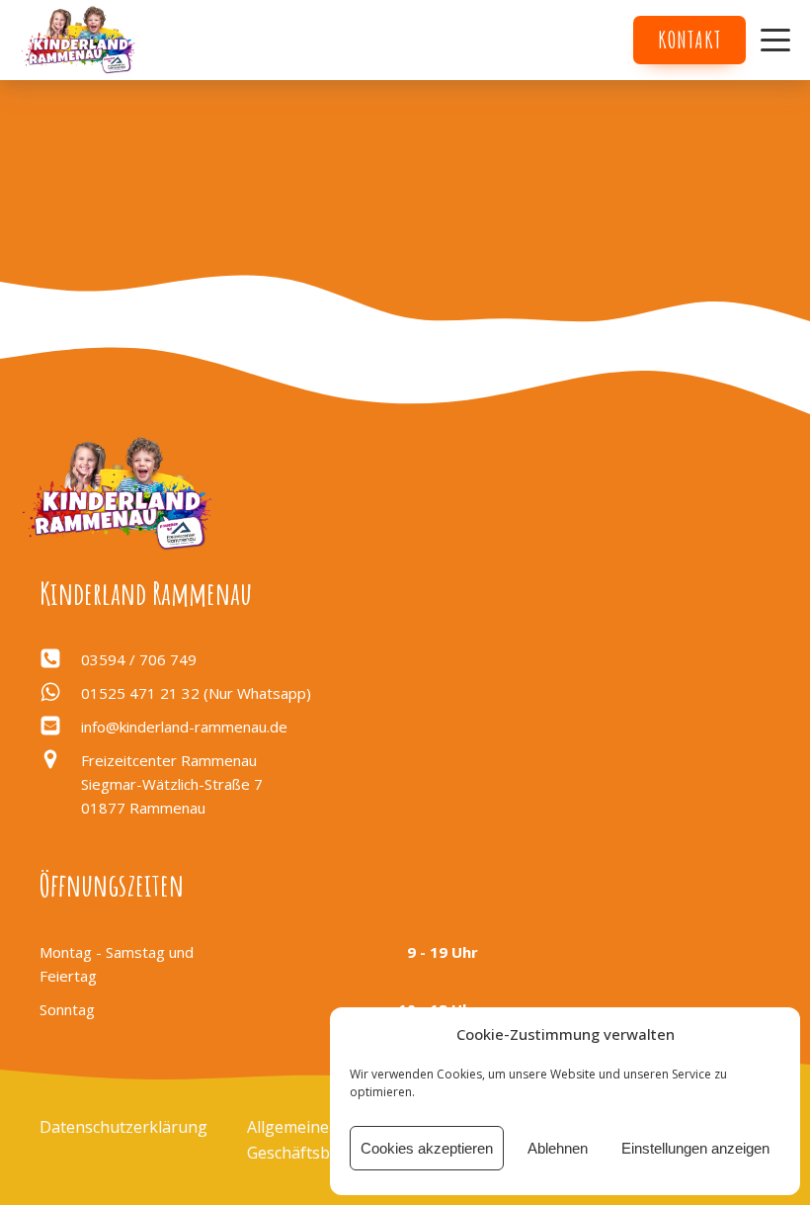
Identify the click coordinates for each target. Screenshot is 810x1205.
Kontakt (689, 39)
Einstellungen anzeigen (695, 1148)
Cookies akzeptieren (427, 1148)
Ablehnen (557, 1148)
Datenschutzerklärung (123, 1127)
